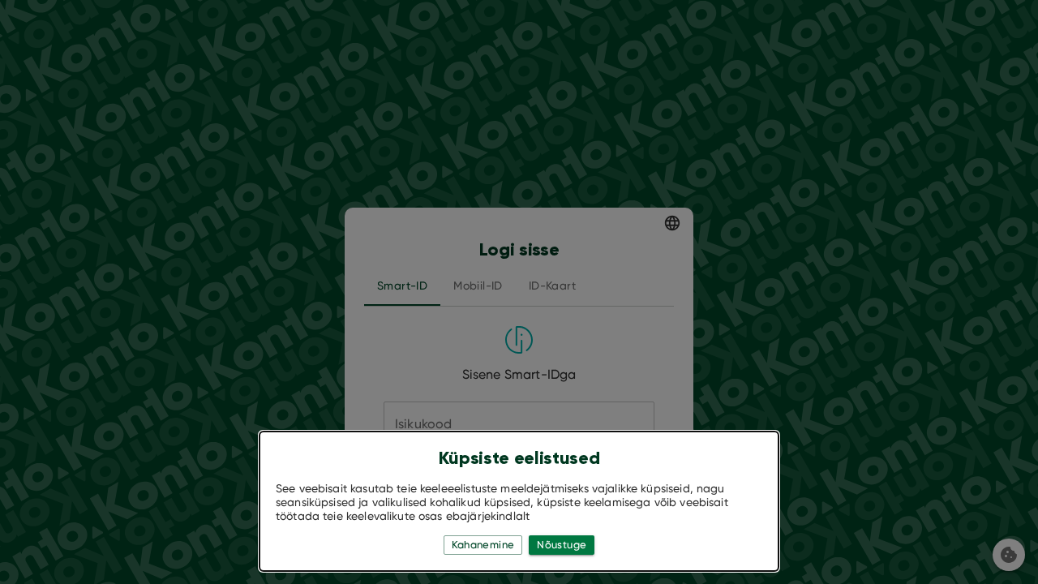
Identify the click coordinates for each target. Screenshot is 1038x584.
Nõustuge (561, 545)
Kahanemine (483, 545)
